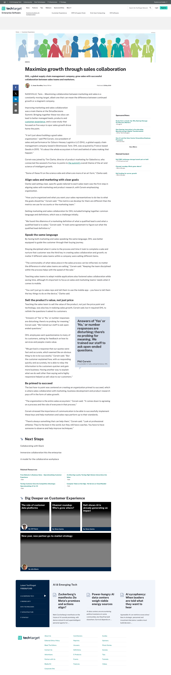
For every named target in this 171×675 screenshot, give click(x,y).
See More (133, 147)
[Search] (150, 8)
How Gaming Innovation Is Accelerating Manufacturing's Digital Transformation (129, 130)
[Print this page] (16, 105)
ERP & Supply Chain (78, 13)
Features (35, 8)
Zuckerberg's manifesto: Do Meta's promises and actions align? (69, 601)
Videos (104, 664)
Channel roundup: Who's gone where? (128, 166)
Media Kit (48, 664)
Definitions (77, 650)
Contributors (77, 636)
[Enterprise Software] (12, 5)
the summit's (74, 163)
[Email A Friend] (16, 111)
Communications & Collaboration (32, 13)
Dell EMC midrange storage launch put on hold (132, 159)
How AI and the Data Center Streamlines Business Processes (133, 139)
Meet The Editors (51, 645)
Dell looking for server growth (126, 173)
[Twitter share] (16, 93)
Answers (76, 645)
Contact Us (48, 650)
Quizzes (105, 650)
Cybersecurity (28, 2)
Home (17, 32)
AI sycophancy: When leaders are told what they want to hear (136, 601)
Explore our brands (160, 2)
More (68, 8)
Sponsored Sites (59, 8)
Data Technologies (39, 2)
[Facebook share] (16, 87)
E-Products (77, 654)
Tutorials (105, 659)
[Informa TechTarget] (5, 2)
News (28, 8)
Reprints (76, 640)
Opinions (105, 640)
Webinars (48, 8)
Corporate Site (50, 669)
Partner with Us (50, 659)
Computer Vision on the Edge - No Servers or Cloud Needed (86, 484)
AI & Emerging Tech (15, 2)
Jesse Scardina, (38, 85)
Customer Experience (59, 13)
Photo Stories (107, 645)
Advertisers (49, 654)
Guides (104, 636)
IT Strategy (62, 2)
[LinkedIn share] (16, 99)
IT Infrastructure (52, 2)
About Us (48, 636)
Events (75, 659)
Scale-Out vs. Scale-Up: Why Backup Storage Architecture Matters (131, 121)
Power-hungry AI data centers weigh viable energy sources (103, 599)
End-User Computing (97, 13)
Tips (41, 8)
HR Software (114, 13)
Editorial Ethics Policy (52, 640)
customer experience (35, 121)
